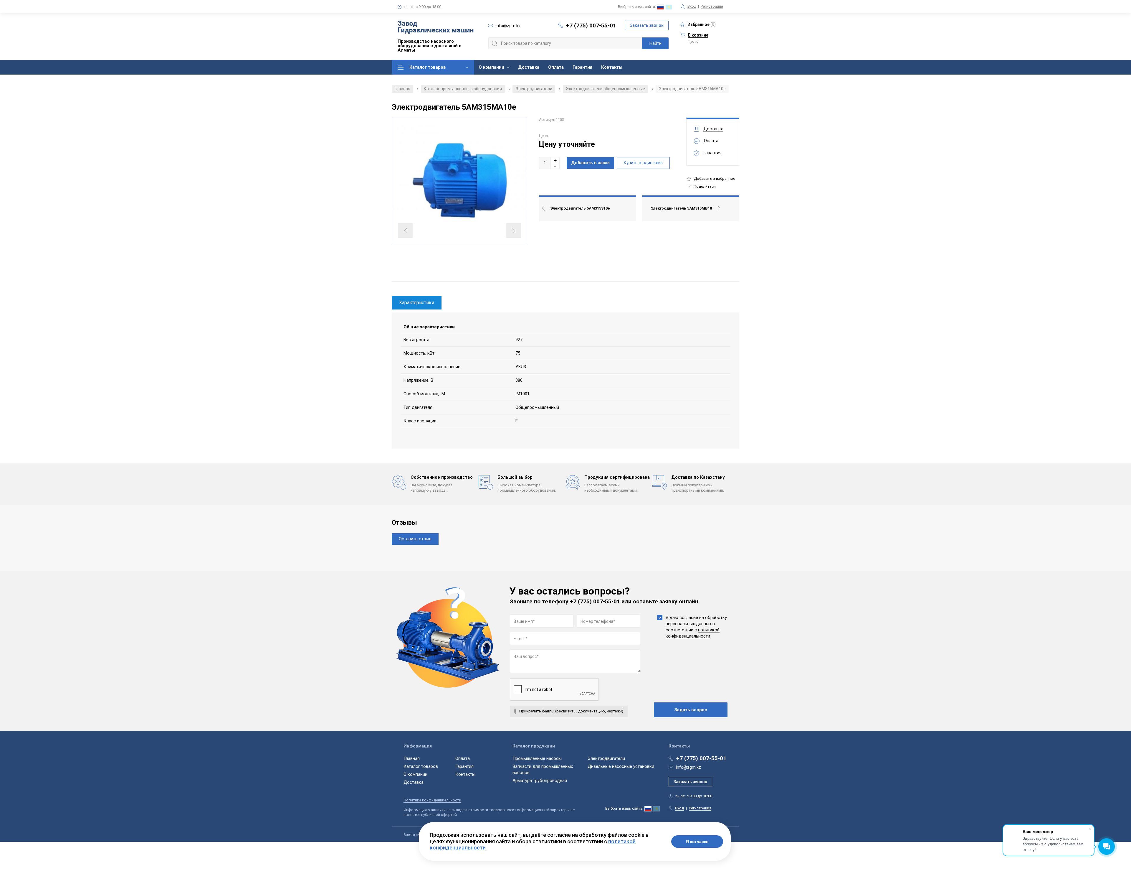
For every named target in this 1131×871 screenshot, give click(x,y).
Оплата (556, 67)
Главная (402, 88)
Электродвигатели (533, 88)
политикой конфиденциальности (693, 633)
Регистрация (712, 6)
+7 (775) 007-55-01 (591, 25)
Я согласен (697, 841)
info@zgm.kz (688, 767)
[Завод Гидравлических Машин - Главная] (436, 28)
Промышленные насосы (537, 758)
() (701, 24)
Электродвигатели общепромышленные (605, 88)
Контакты (611, 67)
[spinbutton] (545, 163)
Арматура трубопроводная (539, 780)
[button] (555, 160)
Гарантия (582, 67)
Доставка (528, 67)
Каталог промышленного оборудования (463, 88)
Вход (691, 6)
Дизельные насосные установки (621, 766)
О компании (491, 67)
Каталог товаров (427, 67)
